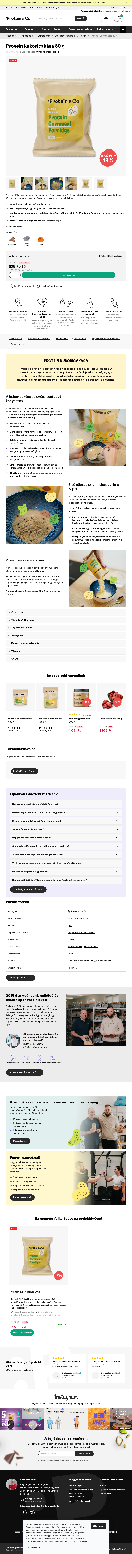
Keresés (80, 18)
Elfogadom (97, 1526)
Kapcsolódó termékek (38, 339)
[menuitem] (11, 29)
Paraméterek (16, 344)
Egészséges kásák (76, 911)
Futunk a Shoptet (118, 1549)
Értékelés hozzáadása (23, 771)
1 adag (70, 940)
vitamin (16, 473)
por (69, 925)
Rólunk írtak (104, 1493)
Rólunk (8, 8)
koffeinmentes (74, 947)
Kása (69, 954)
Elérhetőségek (51, 8)
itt (84, 1541)
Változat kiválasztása (21, 1332)
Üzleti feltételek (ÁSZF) (79, 1501)
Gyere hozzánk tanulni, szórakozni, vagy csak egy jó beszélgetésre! (65, 1404)
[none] (63, 1460)
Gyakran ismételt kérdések (105, 339)
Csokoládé (82, 961)
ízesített (71, 961)
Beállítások (33, 1548)
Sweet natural (102, 961)
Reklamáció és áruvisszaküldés (75, 1494)
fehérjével (36, 204)
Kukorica (71, 968)
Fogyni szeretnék (21, 1197)
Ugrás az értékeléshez (46, 52)
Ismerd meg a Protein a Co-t (23, 1072)
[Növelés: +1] (18, 275)
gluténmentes (90, 947)
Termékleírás (14, 339)
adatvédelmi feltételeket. (79, 1460)
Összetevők (79, 339)
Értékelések (61, 339)
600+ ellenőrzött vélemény (18, 1370)
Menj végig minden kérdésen (27, 889)
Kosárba (69, 275)
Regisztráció (19, 1141)
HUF (112, 7)
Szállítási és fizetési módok (28, 8)
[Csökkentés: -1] (9, 275)
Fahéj (91, 961)
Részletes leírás (13, 227)
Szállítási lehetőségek (112, 256)
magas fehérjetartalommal (80, 933)
